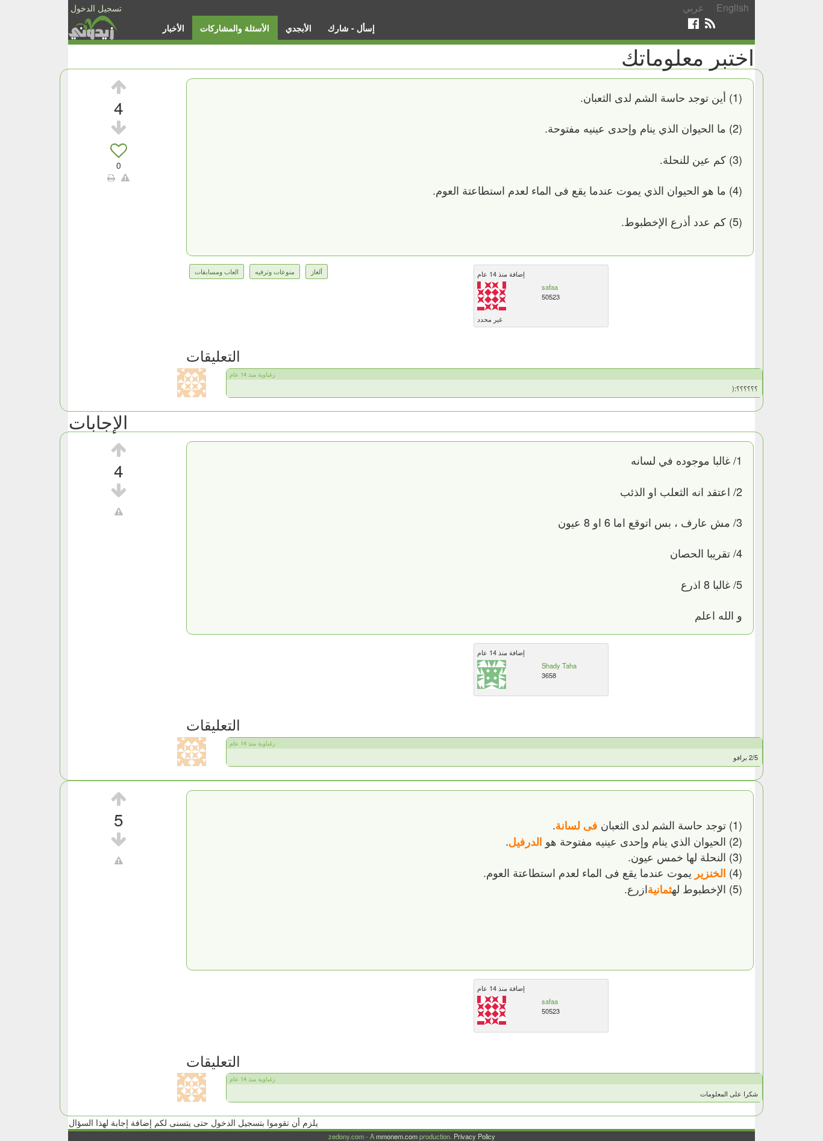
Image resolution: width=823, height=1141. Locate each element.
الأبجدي (298, 28)
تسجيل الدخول (96, 8)
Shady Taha (559, 665)
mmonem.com (397, 1136)
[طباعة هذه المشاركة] (111, 177)
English (732, 7)
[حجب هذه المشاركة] (118, 511)
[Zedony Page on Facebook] (693, 23)
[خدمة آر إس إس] (710, 23)
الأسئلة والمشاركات (234, 28)
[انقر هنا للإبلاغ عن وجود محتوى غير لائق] (125, 177)
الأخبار (173, 28)
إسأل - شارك (351, 28)
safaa (550, 287)
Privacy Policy (474, 1136)
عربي (693, 7)
